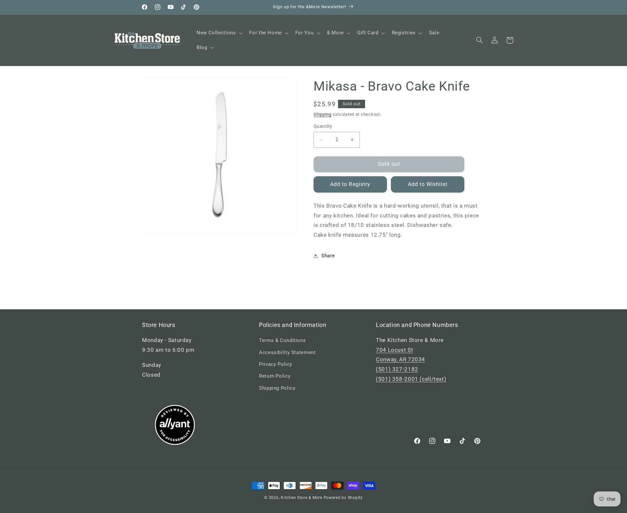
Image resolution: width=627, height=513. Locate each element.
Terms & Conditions (282, 340)
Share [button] (328, 256)
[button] (218, 33)
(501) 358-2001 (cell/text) (411, 379)
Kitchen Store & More (301, 497)
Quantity (323, 126)
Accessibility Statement (287, 352)
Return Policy (274, 376)
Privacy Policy (275, 364)
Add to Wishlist (428, 184)
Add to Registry (350, 184)
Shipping (322, 114)
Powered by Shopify (343, 497)
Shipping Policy (277, 388)
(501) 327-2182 (397, 369)
